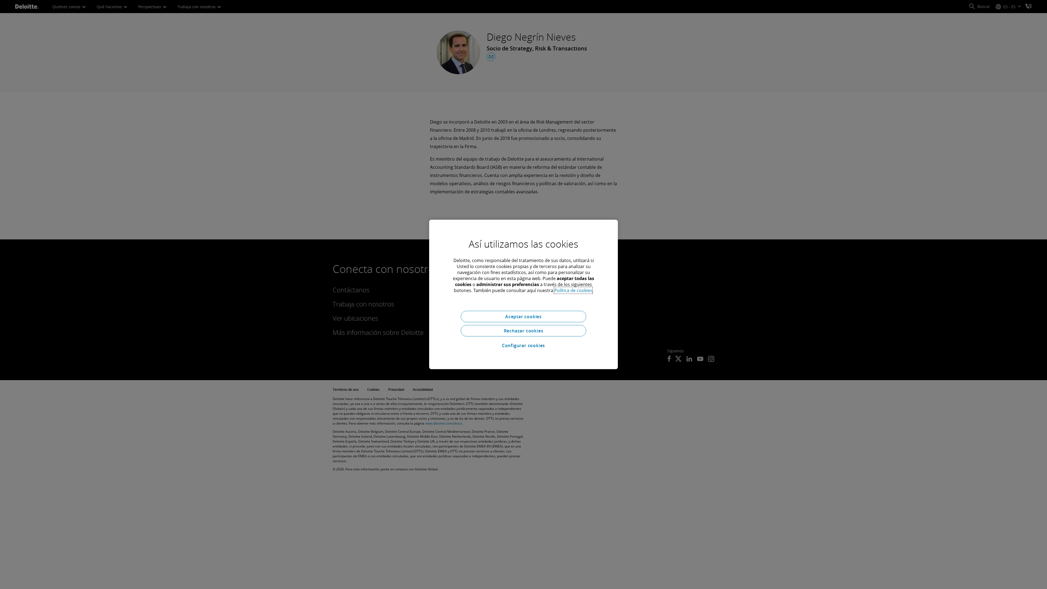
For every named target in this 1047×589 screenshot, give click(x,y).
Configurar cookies (523, 345)
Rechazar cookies (523, 331)
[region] (523, 294)
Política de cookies (573, 290)
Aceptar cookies (523, 317)
